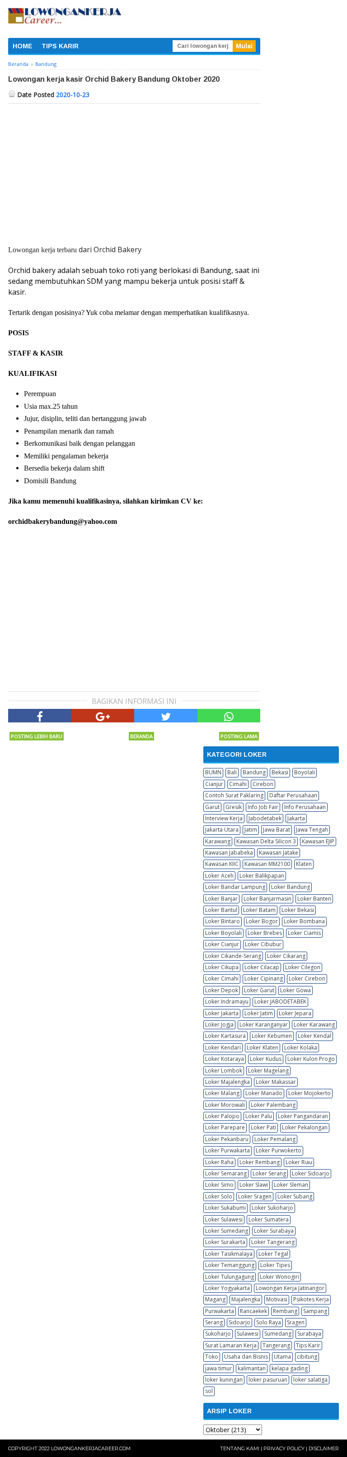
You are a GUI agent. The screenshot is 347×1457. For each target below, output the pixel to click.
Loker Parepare (225, 1127)
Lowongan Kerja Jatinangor (290, 1288)
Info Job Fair (263, 807)
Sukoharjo (218, 1333)
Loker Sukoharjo (272, 1208)
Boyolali (304, 772)
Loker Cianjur (222, 944)
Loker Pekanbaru (227, 1139)
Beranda (141, 736)
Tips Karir (308, 1345)
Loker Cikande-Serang (233, 956)
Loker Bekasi (297, 910)
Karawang (217, 841)
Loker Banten (314, 898)
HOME (23, 46)
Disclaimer (324, 1448)
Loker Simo (219, 1185)
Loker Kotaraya (224, 1059)
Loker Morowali (225, 1105)
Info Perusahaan (305, 807)
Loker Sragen (255, 1196)
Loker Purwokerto (278, 1150)
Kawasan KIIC (222, 864)
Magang (215, 1299)
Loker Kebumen (272, 1036)
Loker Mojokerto (309, 1093)
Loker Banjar (221, 898)
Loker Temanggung (229, 1265)
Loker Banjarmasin (267, 898)
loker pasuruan (268, 1379)
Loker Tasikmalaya (229, 1254)
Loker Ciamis (304, 933)
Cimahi (238, 784)
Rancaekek (253, 1311)
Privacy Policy (284, 1448)
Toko (211, 1356)
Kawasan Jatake (278, 852)
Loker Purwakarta (227, 1150)
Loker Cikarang (286, 956)
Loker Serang (269, 1173)
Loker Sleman (291, 1185)
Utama (282, 1356)
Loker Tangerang (273, 1242)
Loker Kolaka (300, 1047)
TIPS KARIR (60, 46)
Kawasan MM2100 (267, 864)
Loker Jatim (258, 1013)
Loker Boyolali (223, 933)
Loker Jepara (295, 1013)
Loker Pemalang (274, 1139)
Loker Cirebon (307, 978)
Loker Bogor (262, 921)
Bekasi (280, 772)
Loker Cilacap (261, 967)
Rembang (285, 1311)
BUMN (213, 772)
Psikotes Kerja (311, 1299)
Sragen (296, 1322)
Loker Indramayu (227, 1001)
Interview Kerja (224, 818)
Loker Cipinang (263, 978)
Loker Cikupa (222, 967)
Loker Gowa (295, 990)
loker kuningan (224, 1379)
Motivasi (276, 1299)
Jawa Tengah (312, 829)
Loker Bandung (290, 887)
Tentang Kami (239, 1448)
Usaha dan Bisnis (246, 1356)
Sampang (315, 1311)
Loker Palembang (273, 1105)
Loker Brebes (265, 933)
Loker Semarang (226, 1173)
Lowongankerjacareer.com (91, 1448)
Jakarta (296, 818)
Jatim (250, 829)
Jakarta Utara (222, 829)
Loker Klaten (262, 1047)
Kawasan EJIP (318, 841)
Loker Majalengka (227, 1082)
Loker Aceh (219, 875)
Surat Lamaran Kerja (231, 1345)
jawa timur (218, 1368)
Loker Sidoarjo (310, 1173)
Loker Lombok (223, 1070)
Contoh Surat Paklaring (234, 795)
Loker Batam (259, 910)
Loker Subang (294, 1196)
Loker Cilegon (302, 967)
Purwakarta (219, 1311)
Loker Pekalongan (305, 1127)
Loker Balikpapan (261, 875)
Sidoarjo (239, 1322)
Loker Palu (258, 1116)
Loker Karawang (314, 1024)
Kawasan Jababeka (229, 852)
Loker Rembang (259, 1162)
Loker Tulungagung (229, 1277)
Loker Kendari (223, 1047)
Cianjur (214, 784)
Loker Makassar (276, 1082)
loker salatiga (310, 1379)
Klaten (304, 864)
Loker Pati (263, 1127)
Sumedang (277, 1333)
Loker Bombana (304, 921)
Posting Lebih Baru (36, 736)
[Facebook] (39, 715)
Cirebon (263, 784)
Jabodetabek (265, 818)
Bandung (254, 772)
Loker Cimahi (222, 978)
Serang (214, 1322)
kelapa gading (290, 1368)
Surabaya (309, 1333)
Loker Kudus (265, 1059)
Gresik (233, 807)
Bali (232, 772)
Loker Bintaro (222, 921)
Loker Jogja (219, 1024)
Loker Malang (222, 1093)
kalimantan (252, 1368)
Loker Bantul (221, 910)
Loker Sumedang (226, 1231)
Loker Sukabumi (225, 1208)
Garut (212, 807)
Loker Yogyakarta (227, 1288)
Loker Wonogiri (279, 1277)
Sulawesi (247, 1333)
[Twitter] (165, 715)
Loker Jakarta (222, 1013)
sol (209, 1391)
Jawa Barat (276, 829)
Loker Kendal (314, 1036)
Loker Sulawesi (224, 1219)
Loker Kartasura (225, 1036)
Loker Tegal (273, 1254)
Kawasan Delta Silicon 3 (266, 841)
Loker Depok (221, 990)
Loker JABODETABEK (280, 1001)
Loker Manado (263, 1093)
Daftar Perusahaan (293, 795)
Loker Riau (299, 1162)
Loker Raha (219, 1162)
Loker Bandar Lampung (235, 887)
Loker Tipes (275, 1265)
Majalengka (245, 1299)
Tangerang (276, 1345)
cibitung (307, 1356)
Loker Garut (259, 990)
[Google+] (103, 715)
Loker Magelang (268, 1070)
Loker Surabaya (274, 1231)
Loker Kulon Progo (311, 1059)
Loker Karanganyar (263, 1024)
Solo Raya (268, 1322)
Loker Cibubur (263, 944)
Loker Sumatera (269, 1219)
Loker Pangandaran (303, 1116)
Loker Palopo (222, 1116)
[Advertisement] (134, 171)
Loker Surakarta (225, 1242)
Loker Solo (218, 1196)
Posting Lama (239, 736)
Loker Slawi (253, 1185)
